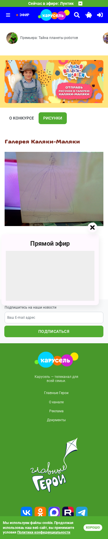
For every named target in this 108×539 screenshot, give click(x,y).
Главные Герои (56, 393)
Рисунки (52, 118)
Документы (56, 420)
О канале (56, 402)
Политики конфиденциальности (43, 532)
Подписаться (53, 331)
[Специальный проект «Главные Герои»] (54, 465)
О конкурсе (21, 118)
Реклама (56, 411)
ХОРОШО (93, 527)
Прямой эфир (50, 243)
